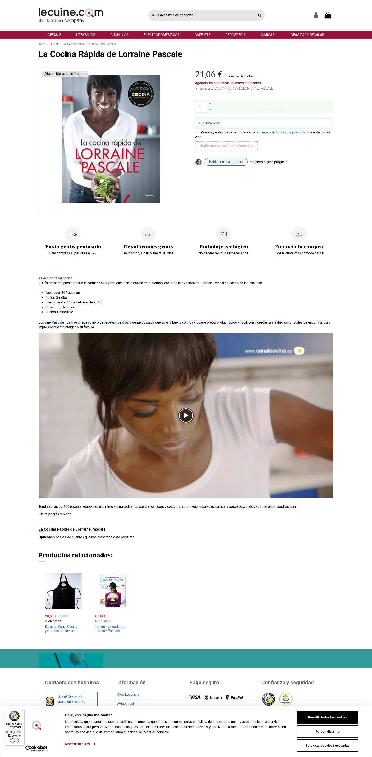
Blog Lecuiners (128, 694)
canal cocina (55, 278)
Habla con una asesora (226, 162)
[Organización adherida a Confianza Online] (286, 699)
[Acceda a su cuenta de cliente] (316, 15)
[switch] (14, 740)
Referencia (202, 88)
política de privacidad (292, 132)
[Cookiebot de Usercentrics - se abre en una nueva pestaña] (36, 748)
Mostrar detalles (77, 744)
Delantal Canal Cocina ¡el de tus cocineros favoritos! (61, 631)
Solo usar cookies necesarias (327, 745)
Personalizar (325, 731)
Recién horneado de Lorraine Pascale (109, 629)
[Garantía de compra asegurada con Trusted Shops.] (268, 699)
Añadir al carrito (277, 107)
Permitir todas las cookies (327, 717)
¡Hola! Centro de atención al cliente (71, 699)
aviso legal (260, 132)
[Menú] (21, 711)
